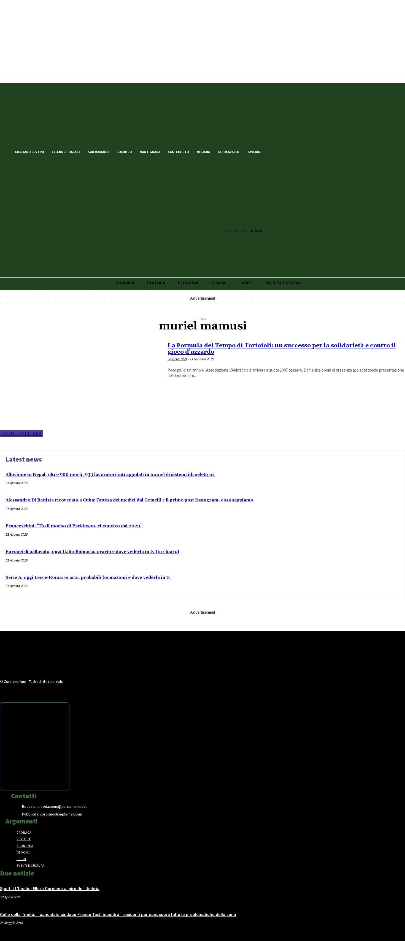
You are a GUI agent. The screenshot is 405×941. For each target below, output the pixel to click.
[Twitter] (283, 151)
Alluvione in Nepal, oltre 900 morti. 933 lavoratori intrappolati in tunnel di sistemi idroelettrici (110, 474)
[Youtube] (302, 151)
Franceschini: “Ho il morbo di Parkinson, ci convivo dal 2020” (74, 526)
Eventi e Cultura (21, 433)
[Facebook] (274, 151)
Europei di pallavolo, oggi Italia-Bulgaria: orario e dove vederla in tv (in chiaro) (92, 551)
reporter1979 (177, 359)
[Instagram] (292, 151)
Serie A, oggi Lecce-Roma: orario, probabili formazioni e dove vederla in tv (88, 577)
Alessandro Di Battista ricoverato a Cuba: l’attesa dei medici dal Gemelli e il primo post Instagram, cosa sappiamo (129, 500)
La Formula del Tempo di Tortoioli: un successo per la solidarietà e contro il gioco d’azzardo (282, 349)
